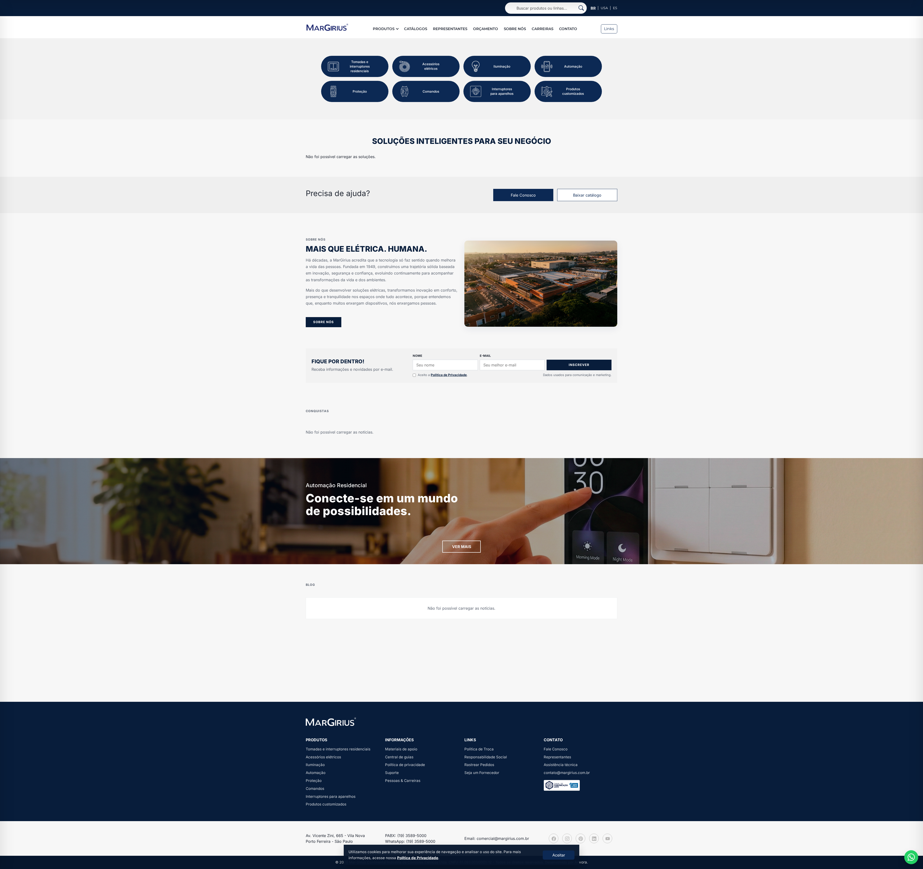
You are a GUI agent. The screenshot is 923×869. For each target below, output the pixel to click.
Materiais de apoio (401, 749)
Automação (315, 772)
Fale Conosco (523, 195)
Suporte (392, 772)
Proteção (314, 780)
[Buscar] (581, 8)
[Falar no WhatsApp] (911, 857)
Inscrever (579, 365)
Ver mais (461, 546)
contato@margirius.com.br (567, 772)
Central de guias (399, 757)
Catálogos (415, 28)
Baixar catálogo (587, 195)
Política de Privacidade (417, 858)
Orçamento (485, 28)
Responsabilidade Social (485, 757)
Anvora (580, 862)
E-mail (485, 356)
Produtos (383, 28)
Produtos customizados (326, 804)
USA (604, 8)
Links (609, 28)
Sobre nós (515, 28)
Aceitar (558, 855)
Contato (568, 28)
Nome (417, 356)
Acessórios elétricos (323, 757)
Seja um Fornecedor (481, 772)
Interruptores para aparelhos (330, 796)
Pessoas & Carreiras (402, 780)
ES (615, 8)
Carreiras (542, 28)
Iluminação (315, 764)
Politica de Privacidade (449, 375)
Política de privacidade (405, 764)
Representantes (450, 28)
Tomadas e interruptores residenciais (338, 749)
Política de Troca (479, 749)
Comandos (315, 788)
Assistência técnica (561, 764)
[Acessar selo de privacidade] (562, 785)
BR (593, 8)
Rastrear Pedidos (479, 764)
